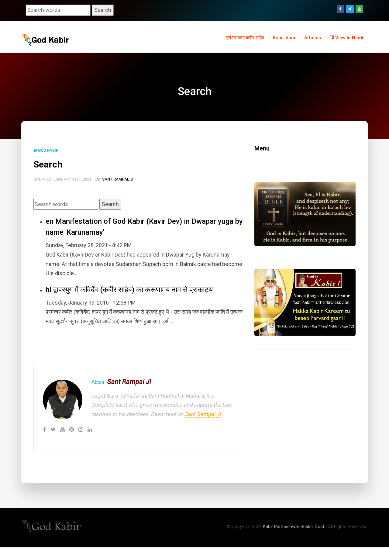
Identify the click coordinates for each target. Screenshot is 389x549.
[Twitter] (350, 9)
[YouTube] (359, 9)
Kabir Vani (284, 37)
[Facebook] (340, 9)
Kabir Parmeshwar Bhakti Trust (293, 526)
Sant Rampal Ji (117, 179)
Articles (312, 37)
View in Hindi (348, 37)
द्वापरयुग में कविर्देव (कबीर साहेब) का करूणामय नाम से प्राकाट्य (133, 289)
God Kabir (47, 150)
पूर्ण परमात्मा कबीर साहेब (245, 37)
